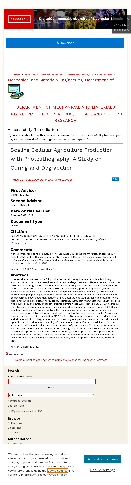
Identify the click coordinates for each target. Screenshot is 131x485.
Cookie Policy (58, 474)
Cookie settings (57, 470)
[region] (65, 464)
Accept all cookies (103, 459)
